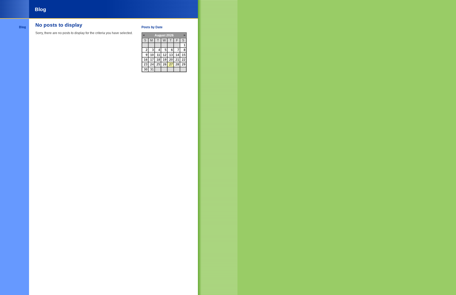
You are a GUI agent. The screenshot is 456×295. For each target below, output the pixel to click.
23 (146, 64)
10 (152, 55)
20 (171, 60)
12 (165, 55)
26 (165, 64)
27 (171, 64)
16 (146, 60)
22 (184, 60)
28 (177, 64)
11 (158, 55)
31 (152, 69)
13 (171, 55)
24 (152, 64)
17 (152, 60)
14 (177, 55)
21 (177, 60)
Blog (22, 27)
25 (158, 64)
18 (158, 60)
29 (184, 64)
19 (165, 60)
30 (146, 69)
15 (184, 55)
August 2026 (164, 35)
